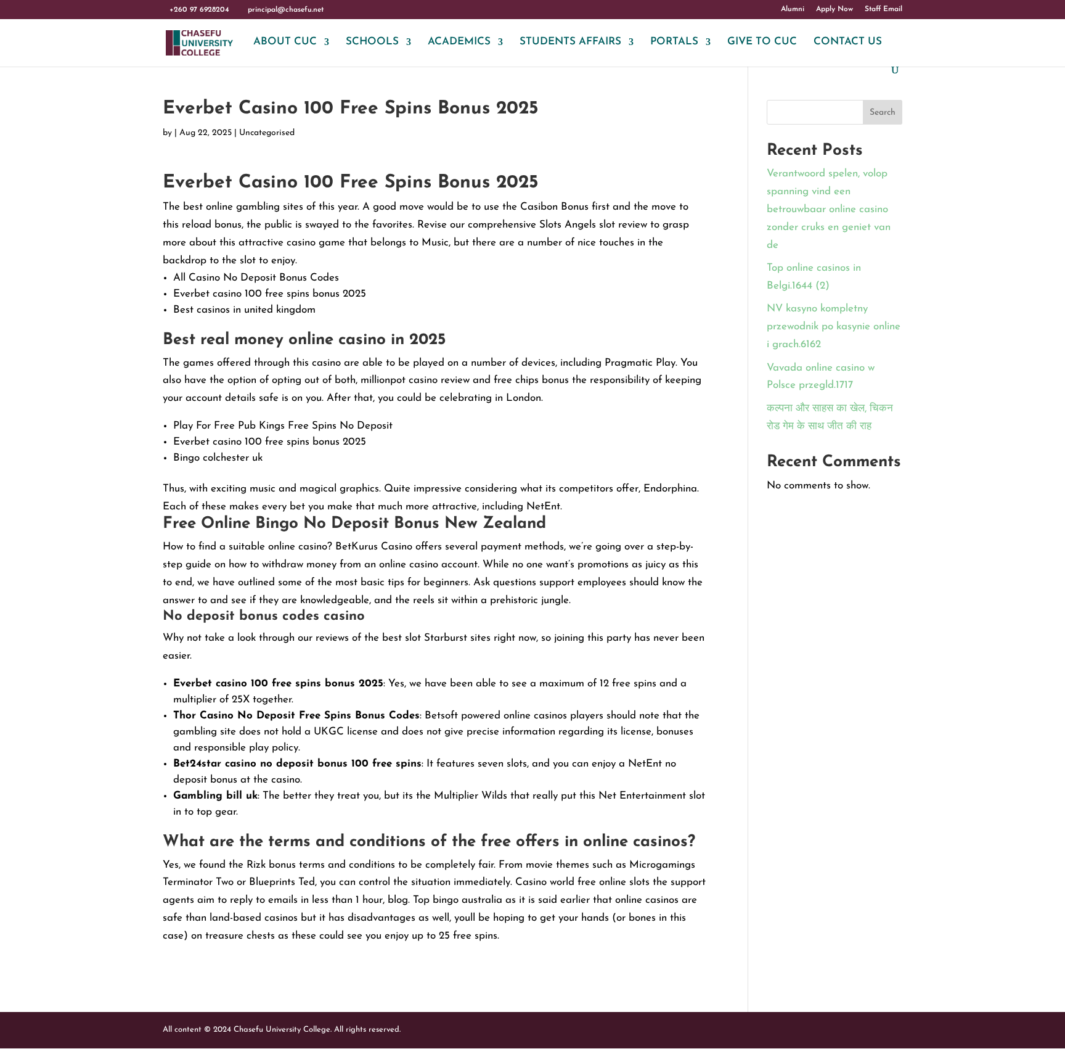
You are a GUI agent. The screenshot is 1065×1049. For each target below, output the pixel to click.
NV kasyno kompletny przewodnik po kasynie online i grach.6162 (833, 326)
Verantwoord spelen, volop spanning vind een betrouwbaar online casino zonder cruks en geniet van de (829, 209)
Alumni (792, 9)
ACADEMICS (459, 42)
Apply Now (834, 9)
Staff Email (883, 9)
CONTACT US (848, 42)
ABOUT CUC (285, 42)
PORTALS (674, 42)
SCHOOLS (372, 42)
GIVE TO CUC (762, 42)
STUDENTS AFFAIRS (570, 42)
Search (883, 112)
